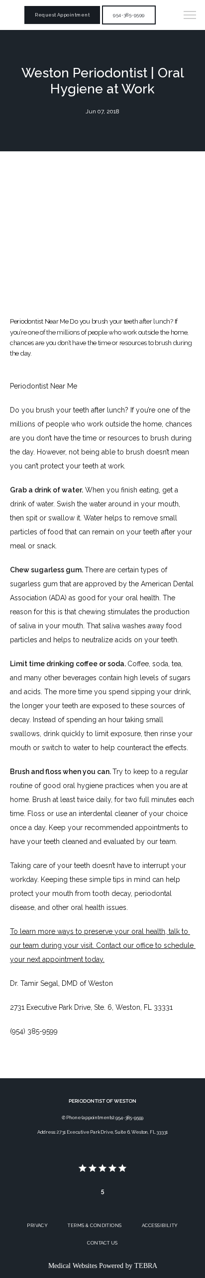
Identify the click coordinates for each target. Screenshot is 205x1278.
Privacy (37, 1225)
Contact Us (102, 1243)
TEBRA (145, 1266)
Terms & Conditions (94, 1225)
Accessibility (160, 1225)
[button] (190, 16)
